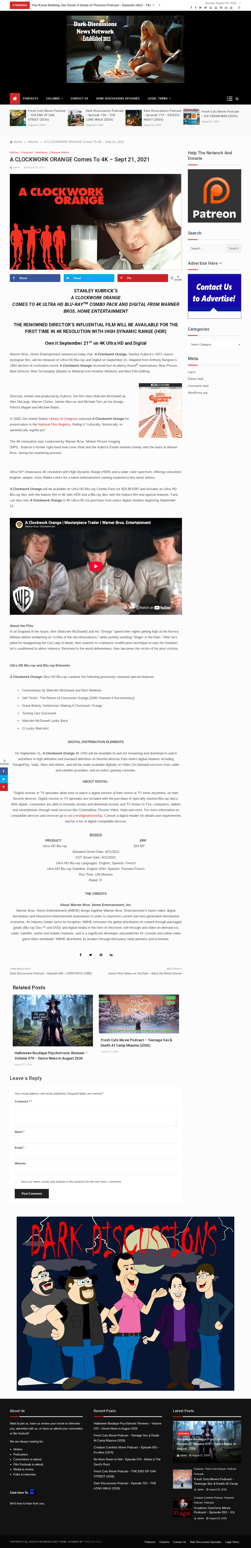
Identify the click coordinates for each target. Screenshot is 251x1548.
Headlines (41, 152)
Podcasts (30, 98)
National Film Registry (54, 424)
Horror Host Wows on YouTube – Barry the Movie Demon (145, 973)
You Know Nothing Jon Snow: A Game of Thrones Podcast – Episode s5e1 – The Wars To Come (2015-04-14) (143, 5)
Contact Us (79, 98)
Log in (192, 372)
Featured (27, 152)
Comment (22, 1101)
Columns (53, 98)
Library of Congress (63, 419)
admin (16, 167)
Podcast (231, 1469)
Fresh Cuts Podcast (215, 1469)
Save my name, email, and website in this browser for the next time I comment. (71, 1181)
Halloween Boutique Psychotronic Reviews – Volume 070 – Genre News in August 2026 (206, 1444)
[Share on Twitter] (4, 779)
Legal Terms (158, 98)
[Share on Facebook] (4, 771)
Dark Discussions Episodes (118, 98)
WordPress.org (197, 392)
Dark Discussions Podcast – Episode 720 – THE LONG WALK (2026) (83, 115)
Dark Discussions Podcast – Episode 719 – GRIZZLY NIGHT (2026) (141, 115)
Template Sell (93, 1542)
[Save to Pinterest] (4, 787)
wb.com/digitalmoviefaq (85, 816)
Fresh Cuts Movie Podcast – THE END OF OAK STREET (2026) (25, 115)
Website (20, 1163)
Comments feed (198, 385)
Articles (14, 152)
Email (19, 1147)
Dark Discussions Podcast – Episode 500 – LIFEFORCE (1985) (51, 973)
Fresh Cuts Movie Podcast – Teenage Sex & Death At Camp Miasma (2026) (216, 1483)
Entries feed (195, 378)
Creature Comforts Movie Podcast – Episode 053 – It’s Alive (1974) (214, 1512)
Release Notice (59, 152)
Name (20, 1131)
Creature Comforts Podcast (208, 1497)
